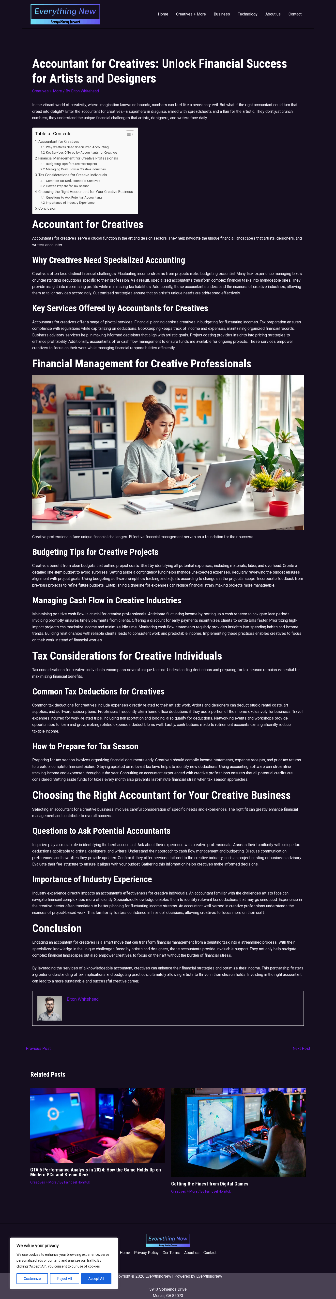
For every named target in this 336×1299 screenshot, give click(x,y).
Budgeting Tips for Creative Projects (71, 164)
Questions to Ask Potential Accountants (74, 197)
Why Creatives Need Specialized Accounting (77, 147)
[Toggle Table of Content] (127, 134)
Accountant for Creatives (58, 142)
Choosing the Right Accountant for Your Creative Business (85, 192)
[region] (64, 1263)
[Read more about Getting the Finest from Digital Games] (238, 1132)
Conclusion (47, 208)
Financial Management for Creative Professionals (78, 158)
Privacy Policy (146, 1252)
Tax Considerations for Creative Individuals (72, 175)
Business (222, 14)
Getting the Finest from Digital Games (209, 1184)
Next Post (304, 1049)
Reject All (64, 1279)
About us (273, 14)
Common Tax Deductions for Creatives (73, 181)
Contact (295, 14)
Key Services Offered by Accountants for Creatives (81, 152)
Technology (248, 14)
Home (163, 14)
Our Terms (171, 1252)
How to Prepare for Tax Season (68, 186)
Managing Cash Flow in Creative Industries (76, 169)
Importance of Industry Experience (70, 202)
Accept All (96, 1279)
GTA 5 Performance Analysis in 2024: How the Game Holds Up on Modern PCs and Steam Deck (95, 1172)
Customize (32, 1279)
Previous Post (36, 1049)
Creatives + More (191, 14)
